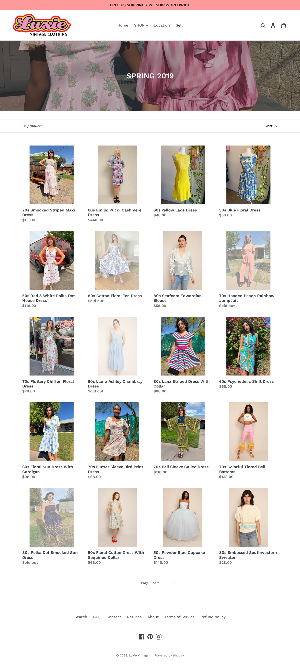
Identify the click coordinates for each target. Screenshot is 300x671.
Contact (113, 617)
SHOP (140, 25)
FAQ (97, 617)
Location (162, 25)
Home (122, 25)
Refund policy (212, 617)
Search (81, 617)
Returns (134, 617)
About (153, 617)
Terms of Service (180, 617)
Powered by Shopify (169, 655)
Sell (179, 25)
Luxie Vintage (139, 655)
